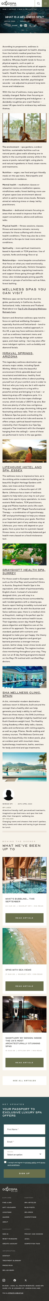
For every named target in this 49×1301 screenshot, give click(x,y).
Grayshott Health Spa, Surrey (24, 571)
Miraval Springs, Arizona (18, 355)
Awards (5, 1217)
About (5, 1222)
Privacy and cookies (33, 1234)
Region (10, 1152)
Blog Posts (29, 1207)
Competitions (30, 1217)
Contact (6, 1256)
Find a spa (7, 1202)
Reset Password (9, 1239)
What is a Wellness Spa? (28, 9)
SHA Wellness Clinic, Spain (21, 694)
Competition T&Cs (32, 1244)
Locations (6, 1212)
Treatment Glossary (11, 1260)
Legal (27, 1239)
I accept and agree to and (26, 1163)
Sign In (5, 1234)
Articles (12, 9)
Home (4, 9)
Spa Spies (28, 1212)
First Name (12, 1129)
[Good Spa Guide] (8, 3)
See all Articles (24, 1081)
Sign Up (24, 1173)
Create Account (9, 1244)
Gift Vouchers (9, 1207)
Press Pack (7, 1265)
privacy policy (30, 1162)
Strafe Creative (15, 1293)
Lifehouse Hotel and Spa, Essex (22, 468)
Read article (24, 918)
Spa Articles (30, 1202)
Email (9, 1142)
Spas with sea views (18, 970)
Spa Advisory (8, 1270)
